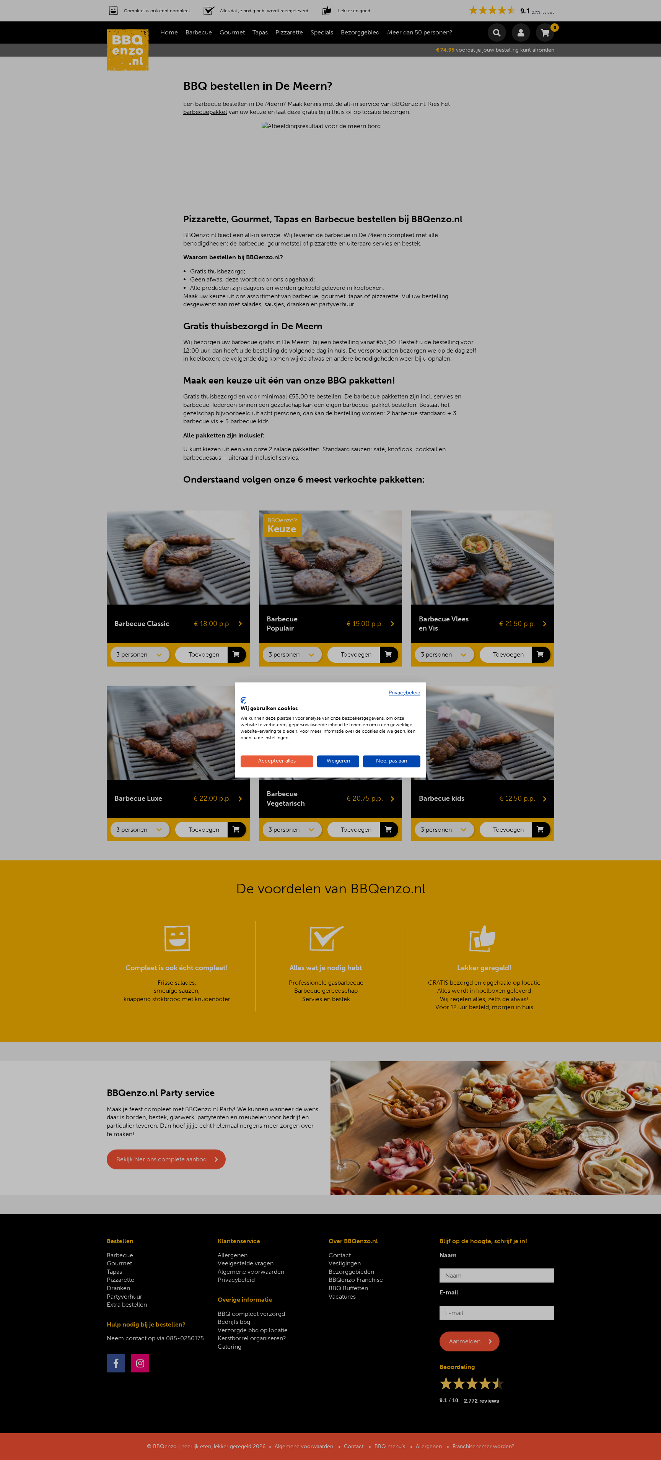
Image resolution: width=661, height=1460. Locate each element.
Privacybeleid (404, 692)
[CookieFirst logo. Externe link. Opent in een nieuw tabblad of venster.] (243, 700)
